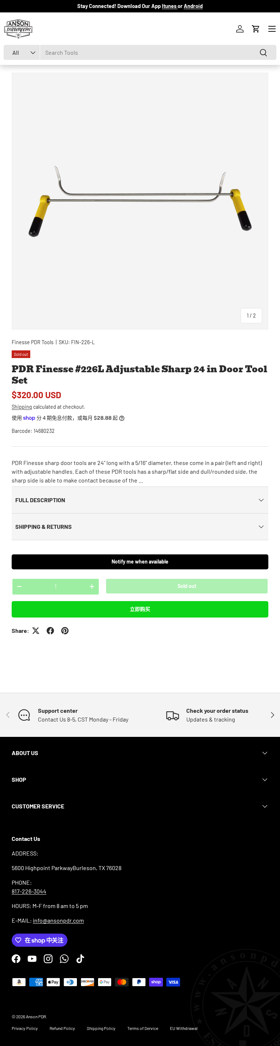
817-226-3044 (29, 891)
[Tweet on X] (35, 630)
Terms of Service (142, 1028)
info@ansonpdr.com (58, 920)
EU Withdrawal (184, 1028)
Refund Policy (62, 1028)
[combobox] (140, 52)
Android (193, 6)
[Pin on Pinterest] (65, 630)
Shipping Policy (101, 1028)
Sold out (187, 586)
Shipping (22, 407)
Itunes (170, 6)
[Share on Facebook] (50, 630)
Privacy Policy (25, 1028)
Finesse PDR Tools (33, 342)
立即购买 (140, 609)
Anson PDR (36, 1016)
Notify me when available (140, 561)
